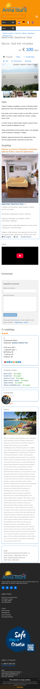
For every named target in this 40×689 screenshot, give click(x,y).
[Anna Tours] (15, 6)
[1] (3, 333)
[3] (7, 333)
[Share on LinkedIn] (18, 362)
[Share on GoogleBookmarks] (16, 362)
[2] (5, 333)
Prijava (26, 322)
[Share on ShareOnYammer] (7, 362)
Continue (20, 687)
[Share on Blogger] (14, 362)
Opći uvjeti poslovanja (7, 616)
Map (18, 57)
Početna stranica (8, 33)
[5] (13, 396)
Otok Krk (18, 33)
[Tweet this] (12, 362)
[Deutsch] (23, 22)
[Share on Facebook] (10, 362)
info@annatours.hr (8, 665)
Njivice (24, 33)
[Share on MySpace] (20, 362)
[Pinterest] (5, 362)
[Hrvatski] (19, 22)
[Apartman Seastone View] (20, 178)
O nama (4, 608)
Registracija (18, 322)
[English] (32, 22)
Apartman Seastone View (20, 343)
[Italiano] (28, 22)
